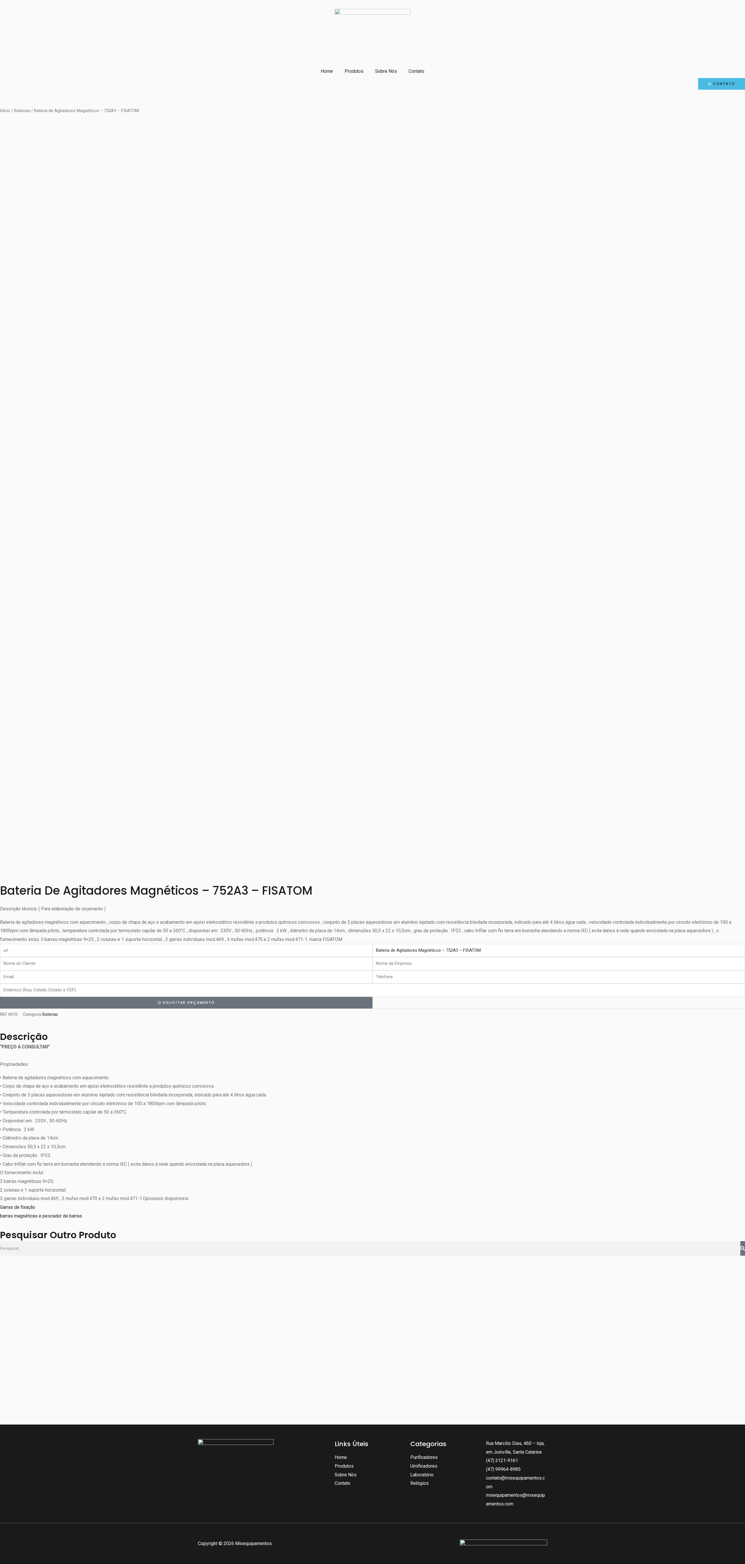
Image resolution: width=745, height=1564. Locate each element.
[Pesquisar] (742, 1248)
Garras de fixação (17, 1207)
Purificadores (424, 1457)
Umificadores (423, 1466)
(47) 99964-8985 (503, 1469)
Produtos (354, 71)
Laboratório (422, 1475)
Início (5, 110)
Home (327, 71)
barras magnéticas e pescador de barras (41, 1216)
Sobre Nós (386, 71)
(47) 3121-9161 (502, 1460)
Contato (416, 71)
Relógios (419, 1483)
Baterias (22, 110)
